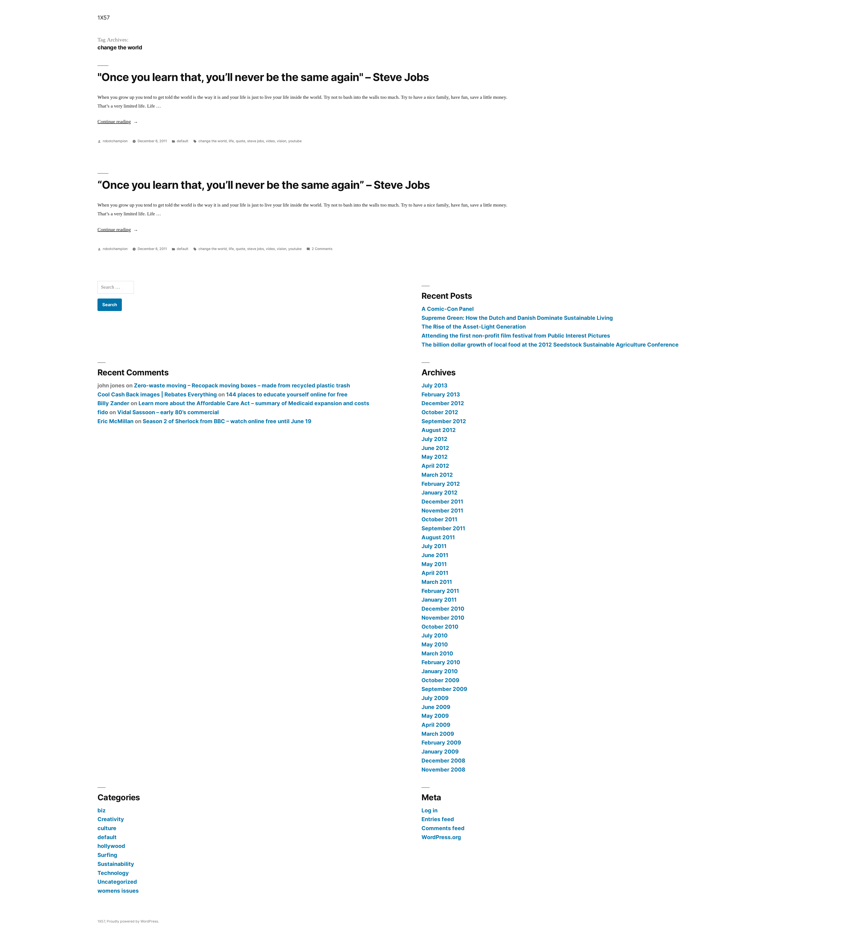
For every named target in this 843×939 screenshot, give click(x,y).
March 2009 (438, 733)
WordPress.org (441, 837)
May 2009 (435, 715)
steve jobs (255, 141)
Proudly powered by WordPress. (133, 921)
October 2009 (440, 680)
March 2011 (437, 582)
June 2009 (436, 707)
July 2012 (434, 439)
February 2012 (441, 483)
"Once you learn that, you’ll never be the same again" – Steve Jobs (263, 77)
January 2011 (439, 599)
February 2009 (441, 742)
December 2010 (443, 608)
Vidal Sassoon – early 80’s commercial (168, 412)
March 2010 (437, 653)
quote (240, 141)
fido (102, 412)
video (270, 141)
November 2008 (443, 769)
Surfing (107, 855)
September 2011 (443, 528)
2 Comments (322, 249)
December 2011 (442, 501)
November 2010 (443, 617)
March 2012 (437, 474)
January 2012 (440, 492)
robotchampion (115, 141)
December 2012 (443, 403)
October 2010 (440, 626)
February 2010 (441, 662)
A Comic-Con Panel (448, 309)
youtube (295, 141)
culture (106, 828)
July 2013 (434, 385)
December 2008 (443, 760)
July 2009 (435, 698)
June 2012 (435, 448)
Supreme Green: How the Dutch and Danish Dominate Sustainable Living (517, 318)
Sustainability (115, 864)
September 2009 (444, 689)
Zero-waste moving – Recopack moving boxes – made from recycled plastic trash (242, 385)
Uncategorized (117, 881)
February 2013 (441, 394)
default (182, 141)
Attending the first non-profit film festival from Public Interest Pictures (516, 335)
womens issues (118, 890)
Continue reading (117, 122)
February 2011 (440, 591)
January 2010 (440, 671)
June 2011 (435, 555)
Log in (430, 810)
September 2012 (444, 421)
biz (101, 810)
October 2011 (439, 519)
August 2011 (438, 537)
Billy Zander (113, 403)
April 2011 (435, 573)
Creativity (110, 819)
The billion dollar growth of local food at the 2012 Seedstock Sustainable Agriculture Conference (550, 344)
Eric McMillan (115, 421)
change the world (212, 141)
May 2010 (435, 644)
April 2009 (436, 724)
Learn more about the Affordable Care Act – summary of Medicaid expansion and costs (254, 403)
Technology (113, 873)
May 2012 (435, 456)
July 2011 (434, 546)
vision (281, 141)
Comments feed (443, 828)
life (231, 141)
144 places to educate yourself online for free (287, 394)
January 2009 (440, 751)
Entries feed (438, 819)
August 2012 (439, 430)
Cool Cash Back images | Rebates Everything (157, 394)
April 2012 (435, 465)
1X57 (103, 17)
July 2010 (435, 635)
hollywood (111, 846)
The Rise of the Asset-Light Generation (474, 326)
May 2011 (434, 564)
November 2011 (442, 510)
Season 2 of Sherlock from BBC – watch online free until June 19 (227, 421)
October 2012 (440, 412)
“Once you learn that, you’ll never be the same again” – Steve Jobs (263, 184)
